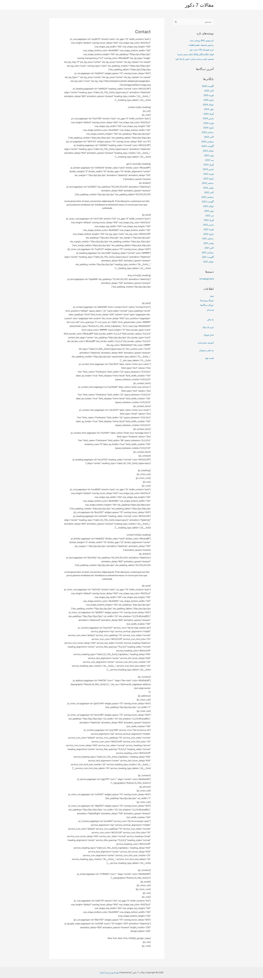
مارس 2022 (208, 224)
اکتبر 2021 (209, 248)
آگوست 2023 (208, 146)
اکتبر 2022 (209, 192)
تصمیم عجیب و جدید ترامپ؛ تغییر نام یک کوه (194, 59)
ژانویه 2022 (208, 234)
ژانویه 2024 (208, 127)
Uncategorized (206, 278)
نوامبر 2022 (208, 187)
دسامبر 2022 (208, 183)
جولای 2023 (208, 150)
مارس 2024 (208, 118)
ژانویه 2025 (208, 100)
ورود (212, 295)
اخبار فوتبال (209, 335)
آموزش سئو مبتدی (206, 342)
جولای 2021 (208, 261)
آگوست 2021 (208, 257)
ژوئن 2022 (209, 211)
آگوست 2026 (208, 86)
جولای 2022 (208, 206)
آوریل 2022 (209, 220)
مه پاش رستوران (206, 350)
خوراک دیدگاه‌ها (207, 305)
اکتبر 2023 (209, 137)
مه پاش (210, 319)
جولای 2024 (208, 104)
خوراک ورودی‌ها (207, 300)
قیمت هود (209, 358)
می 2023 (209, 160)
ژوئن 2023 (209, 155)
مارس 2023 (208, 169)
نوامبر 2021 (208, 243)
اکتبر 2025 (209, 90)
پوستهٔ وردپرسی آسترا (109, 972)
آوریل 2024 (209, 113)
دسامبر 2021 (208, 238)
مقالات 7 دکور (199, 5)
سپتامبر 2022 (207, 197)
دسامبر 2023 (208, 132)
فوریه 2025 (209, 95)
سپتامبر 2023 (207, 141)
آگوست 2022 (208, 201)
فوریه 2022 (209, 229)
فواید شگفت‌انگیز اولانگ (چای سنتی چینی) (195, 54)
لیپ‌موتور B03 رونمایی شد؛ (202, 40)
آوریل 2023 (209, 164)
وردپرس (210, 309)
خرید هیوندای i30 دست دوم (202, 49)
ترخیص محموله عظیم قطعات (201, 45)
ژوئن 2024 (209, 109)
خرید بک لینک (208, 327)
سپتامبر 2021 (208, 252)
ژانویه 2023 (208, 178)
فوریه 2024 (208, 123)
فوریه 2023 (208, 174)
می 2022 (209, 215)
